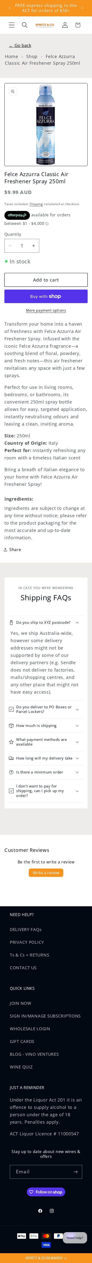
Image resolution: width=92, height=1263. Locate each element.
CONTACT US (23, 967)
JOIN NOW (20, 1003)
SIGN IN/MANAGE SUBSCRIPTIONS (45, 1016)
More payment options (46, 310)
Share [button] (15, 549)
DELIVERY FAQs (25, 929)
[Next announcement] (82, 8)
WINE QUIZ (21, 1067)
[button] (46, 1258)
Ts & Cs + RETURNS (29, 955)
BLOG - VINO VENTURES (34, 1054)
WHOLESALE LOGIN (30, 1028)
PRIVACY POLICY (27, 942)
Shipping (36, 204)
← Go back (20, 45)
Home (11, 56)
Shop (32, 56)
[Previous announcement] (9, 8)
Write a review (46, 872)
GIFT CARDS (22, 1041)
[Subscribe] (75, 1172)
